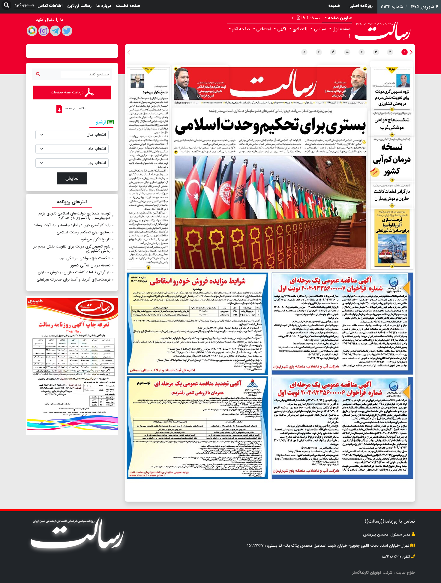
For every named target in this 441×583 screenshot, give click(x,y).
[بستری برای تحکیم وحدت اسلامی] (269, 189)
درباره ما (103, 5)
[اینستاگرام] (43, 31)
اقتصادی (299, 29)
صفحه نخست (128, 5)
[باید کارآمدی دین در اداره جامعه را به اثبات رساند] (342, 83)
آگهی (281, 29)
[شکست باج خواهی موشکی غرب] (391, 123)
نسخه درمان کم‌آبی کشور (90, 265)
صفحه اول (341, 29)
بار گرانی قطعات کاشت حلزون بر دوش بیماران (74, 272)
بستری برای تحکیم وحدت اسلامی (83, 232)
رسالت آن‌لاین (79, 5)
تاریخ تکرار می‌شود (95, 239)
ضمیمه (334, 5)
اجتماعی (263, 29)
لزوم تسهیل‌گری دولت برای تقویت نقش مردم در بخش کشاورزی (71, 248)
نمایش (72, 178)
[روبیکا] (32, 31)
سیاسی (320, 29)
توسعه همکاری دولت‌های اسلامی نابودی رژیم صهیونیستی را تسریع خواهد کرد (74, 215)
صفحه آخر (241, 29)
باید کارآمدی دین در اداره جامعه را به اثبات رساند (72, 225)
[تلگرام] (55, 31)
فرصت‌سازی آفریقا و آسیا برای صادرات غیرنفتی (73, 279)
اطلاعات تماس (50, 5)
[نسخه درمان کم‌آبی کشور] (391, 159)
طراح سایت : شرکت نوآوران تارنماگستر (383, 572)
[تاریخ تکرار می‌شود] (148, 168)
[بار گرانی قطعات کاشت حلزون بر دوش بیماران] (391, 195)
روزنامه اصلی (361, 5)
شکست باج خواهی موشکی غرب (84, 258)
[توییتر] (67, 31)
